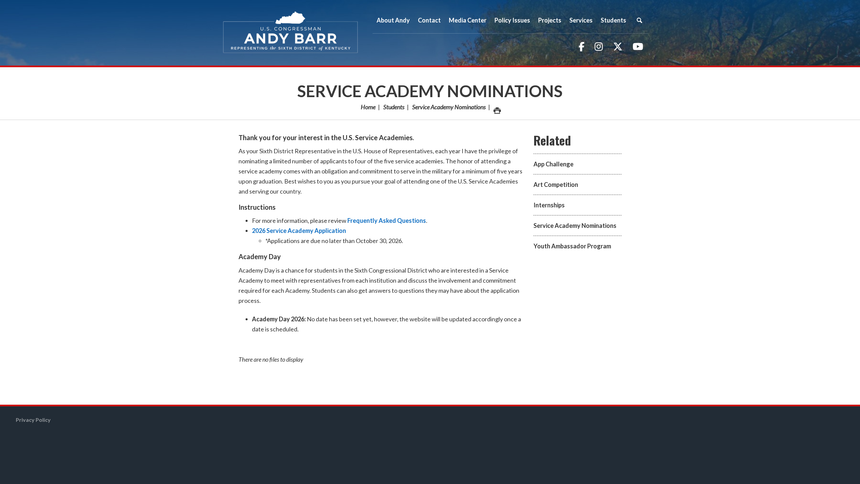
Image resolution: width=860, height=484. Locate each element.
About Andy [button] (393, 20)
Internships (549, 205)
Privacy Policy (33, 419)
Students (393, 107)
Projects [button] (549, 20)
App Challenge (553, 164)
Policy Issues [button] (512, 20)
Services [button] (581, 20)
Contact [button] (429, 20)
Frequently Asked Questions (386, 220)
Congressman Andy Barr (290, 32)
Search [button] (639, 20)
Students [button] (613, 20)
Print (496, 107)
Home (368, 107)
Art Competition (555, 184)
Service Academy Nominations (430, 90)
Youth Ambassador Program (572, 246)
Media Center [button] (467, 20)
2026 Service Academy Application (299, 230)
